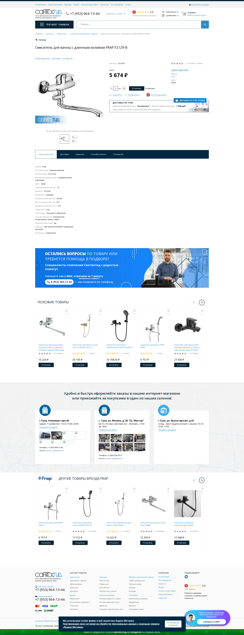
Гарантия (104, 4)
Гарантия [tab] (80, 154)
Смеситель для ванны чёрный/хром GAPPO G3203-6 (119, 346)
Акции (76, 4)
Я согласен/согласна (173, 623)
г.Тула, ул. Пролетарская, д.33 (176, 420)
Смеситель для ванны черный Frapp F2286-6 (184, 523)
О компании (40, 4)
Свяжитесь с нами (114, 13)
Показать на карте (48, 427)
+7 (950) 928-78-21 (114, 455)
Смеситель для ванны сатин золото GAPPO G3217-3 (85, 346)
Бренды (67, 4)
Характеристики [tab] (46, 154)
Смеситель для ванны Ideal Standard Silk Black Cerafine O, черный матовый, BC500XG (187, 347)
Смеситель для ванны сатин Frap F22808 (152, 523)
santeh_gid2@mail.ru (55, 450)
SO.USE (206, 626)
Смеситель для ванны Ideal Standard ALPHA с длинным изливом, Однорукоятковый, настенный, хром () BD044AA (51, 347)
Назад (42, 39)
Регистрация (203, 4)
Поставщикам (117, 4)
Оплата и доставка (89, 4)
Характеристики (42, 58)
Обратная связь (45, 596)
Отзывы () (67, 58)
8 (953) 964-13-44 (61, 282)
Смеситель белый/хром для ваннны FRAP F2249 (118, 523)
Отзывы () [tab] (118, 154)
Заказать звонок (46, 586)
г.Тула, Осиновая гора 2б (54, 420)
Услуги (128, 4)
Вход (193, 4)
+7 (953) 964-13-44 (85, 13)
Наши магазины (55, 4)
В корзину (136, 88)
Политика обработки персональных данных (54, 621)
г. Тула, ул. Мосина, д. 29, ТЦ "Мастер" (121, 420)
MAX (69, 276)
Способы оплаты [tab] (98, 154)
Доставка (56, 58)
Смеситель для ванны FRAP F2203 (152, 346)
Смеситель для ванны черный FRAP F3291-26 (82, 523)
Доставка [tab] (64, 154)
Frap (173, 76)
